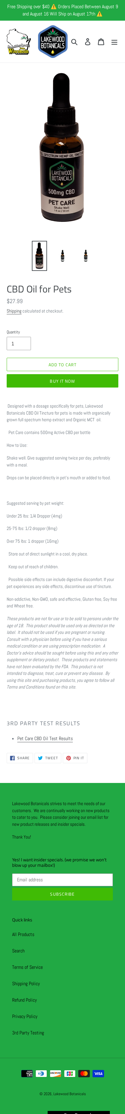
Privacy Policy (24, 1016)
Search (18, 951)
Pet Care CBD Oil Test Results (45, 738)
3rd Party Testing (28, 1033)
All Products (23, 934)
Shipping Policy (26, 983)
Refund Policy (24, 1000)
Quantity (13, 332)
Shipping (14, 311)
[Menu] (114, 41)
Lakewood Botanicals (69, 1093)
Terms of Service (27, 967)
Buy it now (62, 381)
